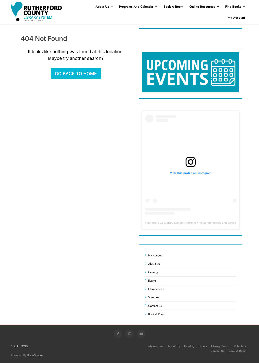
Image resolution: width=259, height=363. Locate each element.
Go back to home (76, 73)
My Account (236, 17)
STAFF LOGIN (19, 346)
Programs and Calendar (136, 6)
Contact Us (155, 306)
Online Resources (202, 6)
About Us (102, 6)
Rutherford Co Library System (164, 222)
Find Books (233, 6)
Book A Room (173, 6)
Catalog (153, 272)
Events (152, 280)
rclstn (191, 222)
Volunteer (154, 297)
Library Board (156, 289)
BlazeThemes (35, 355)
